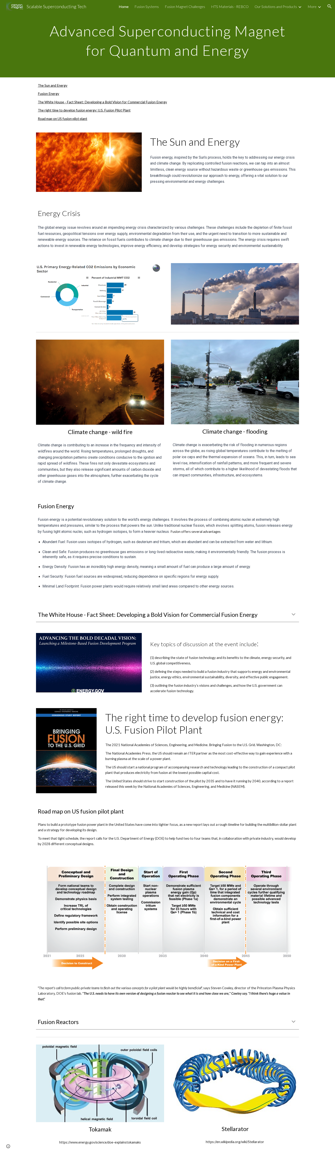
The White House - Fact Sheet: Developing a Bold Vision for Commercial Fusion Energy (102, 102)
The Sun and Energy (52, 85)
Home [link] (124, 6)
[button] (329, 6)
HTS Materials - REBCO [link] (230, 6)
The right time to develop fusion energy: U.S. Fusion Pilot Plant (84, 110)
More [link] (312, 6)
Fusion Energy (48, 94)
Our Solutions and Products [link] (276, 6)
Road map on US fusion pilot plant (62, 119)
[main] (167, 39)
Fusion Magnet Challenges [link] (185, 6)
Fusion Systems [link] (146, 6)
